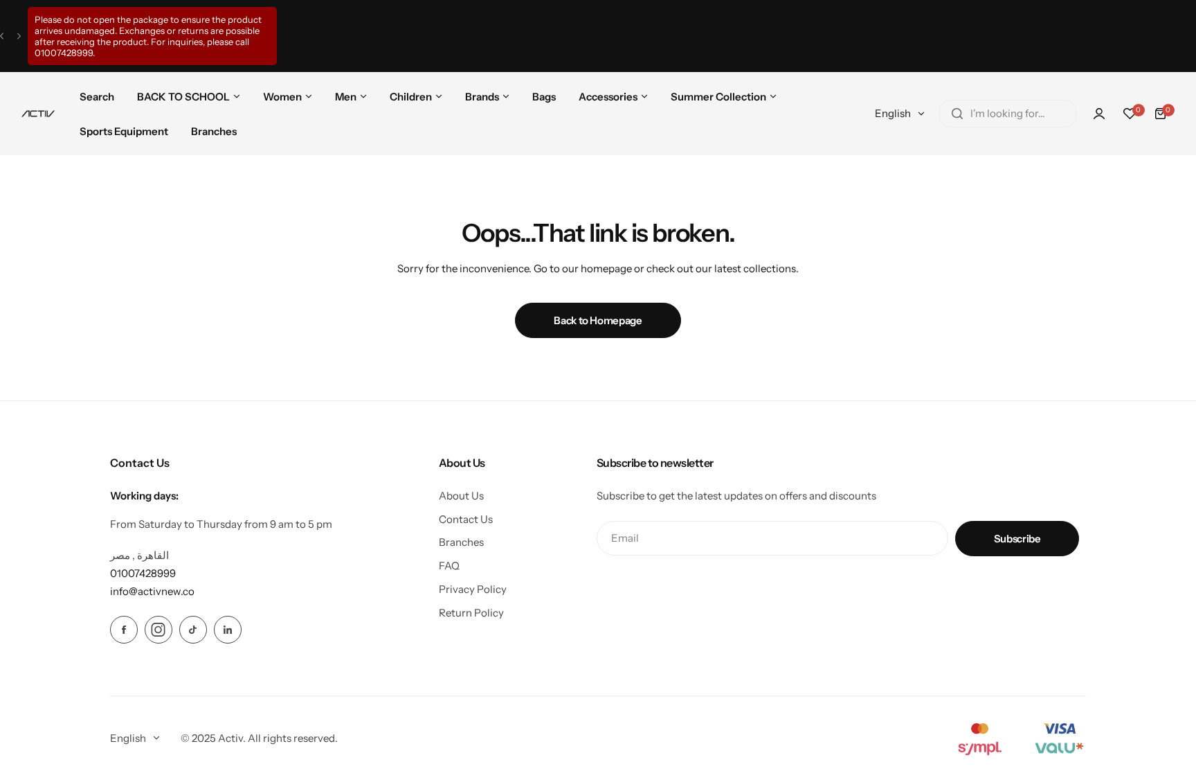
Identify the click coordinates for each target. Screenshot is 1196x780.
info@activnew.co (152, 591)
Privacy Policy (473, 589)
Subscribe (1017, 538)
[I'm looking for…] (957, 113)
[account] (1099, 113)
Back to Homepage (598, 320)
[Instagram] (158, 630)
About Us (461, 495)
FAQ (449, 565)
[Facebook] (124, 630)
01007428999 (64, 52)
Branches (461, 542)
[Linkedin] (228, 630)
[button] (1, 36)
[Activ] (38, 113)
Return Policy (471, 612)
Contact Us (466, 519)
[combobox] (1008, 113)
